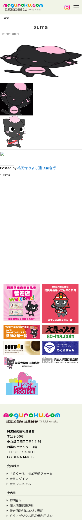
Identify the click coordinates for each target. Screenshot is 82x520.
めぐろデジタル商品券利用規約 (31, 515)
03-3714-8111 (25, 452)
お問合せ (16, 500)
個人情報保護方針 (22, 505)
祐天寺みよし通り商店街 (36, 167)
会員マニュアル (20, 484)
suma (5, 174)
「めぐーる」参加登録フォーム (31, 473)
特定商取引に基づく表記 (26, 510)
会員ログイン (19, 478)
